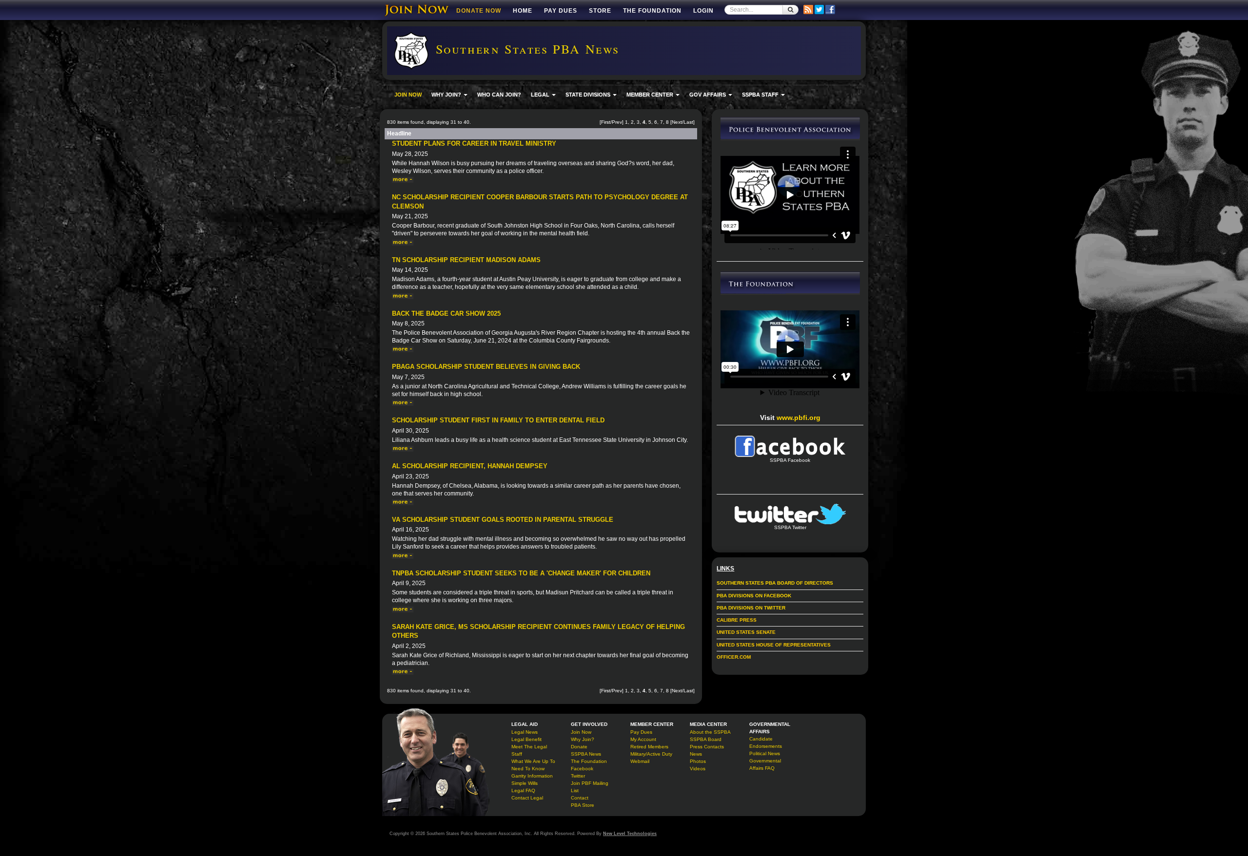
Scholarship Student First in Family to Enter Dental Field (498, 420)
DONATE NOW (478, 10)
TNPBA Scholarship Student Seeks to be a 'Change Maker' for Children (521, 573)
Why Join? (582, 739)
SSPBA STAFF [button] (761, 94)
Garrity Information (532, 776)
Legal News (524, 732)
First (605, 122)
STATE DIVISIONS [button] (589, 94)
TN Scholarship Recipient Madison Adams (466, 260)
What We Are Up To (533, 761)
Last (688, 122)
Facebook (582, 768)
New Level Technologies (630, 833)
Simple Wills (524, 783)
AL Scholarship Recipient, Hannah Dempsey (469, 466)
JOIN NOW (408, 94)
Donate (579, 746)
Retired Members (649, 746)
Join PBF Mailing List (589, 786)
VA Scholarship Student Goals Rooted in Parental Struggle (502, 519)
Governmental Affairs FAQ (765, 764)
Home (522, 10)
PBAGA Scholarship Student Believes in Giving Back (486, 366)
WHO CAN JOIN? (499, 94)
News (696, 754)
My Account (643, 739)
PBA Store (582, 805)
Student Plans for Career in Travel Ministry (474, 143)
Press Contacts (707, 746)
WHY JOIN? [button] (447, 94)
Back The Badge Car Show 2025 (446, 313)
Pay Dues (560, 10)
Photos (698, 761)
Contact (579, 797)
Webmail (639, 761)
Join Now (581, 732)
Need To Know (528, 768)
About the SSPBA (710, 732)
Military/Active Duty (651, 754)
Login (703, 10)
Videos (697, 768)
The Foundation (652, 10)
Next (677, 122)
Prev (617, 122)
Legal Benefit (526, 739)
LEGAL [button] (541, 94)
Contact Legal (527, 797)
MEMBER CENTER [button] (650, 94)
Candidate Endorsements (765, 742)
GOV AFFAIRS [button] (708, 94)
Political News (764, 753)
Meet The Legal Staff (529, 750)
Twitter (578, 776)
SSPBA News (586, 754)
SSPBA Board (706, 739)
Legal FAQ (523, 790)
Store (600, 10)
